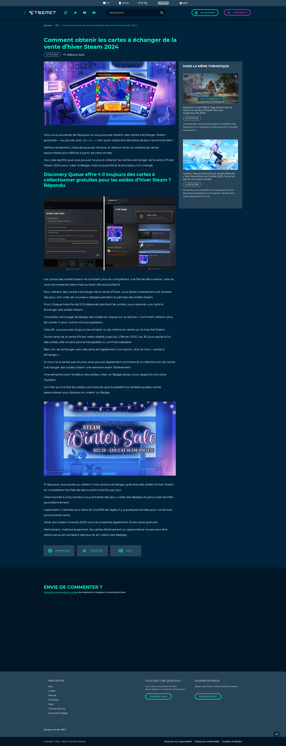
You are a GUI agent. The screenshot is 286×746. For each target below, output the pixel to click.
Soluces (52, 695)
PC (108, 3)
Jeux (50, 686)
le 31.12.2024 (52, 54)
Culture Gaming (56, 708)
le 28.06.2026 (192, 184)
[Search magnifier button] (161, 12)
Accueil (47, 25)
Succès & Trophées (58, 713)
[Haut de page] (276, 734)
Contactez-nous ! (158, 696)
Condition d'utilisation (232, 741)
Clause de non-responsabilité (178, 741)
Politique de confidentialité (207, 741)
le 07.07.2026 (191, 118)
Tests (50, 704)
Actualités (53, 699)
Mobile (125, 3)
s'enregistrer (240, 12)
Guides (51, 691)
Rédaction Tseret (76, 54)
